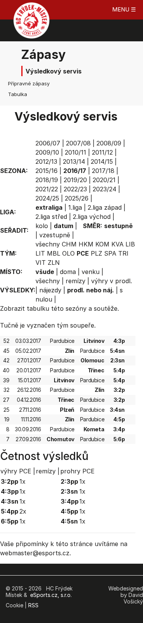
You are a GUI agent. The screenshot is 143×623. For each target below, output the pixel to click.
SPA (110, 253)
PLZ (96, 253)
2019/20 (75, 180)
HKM (86, 244)
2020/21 (104, 180)
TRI (123, 253)
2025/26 (76, 198)
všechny (47, 244)
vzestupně (54, 235)
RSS (33, 605)
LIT (40, 253)
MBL (53, 253)
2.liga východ (92, 216)
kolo (41, 226)
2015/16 (46, 171)
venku (91, 272)
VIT (40, 262)
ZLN (54, 262)
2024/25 (47, 198)
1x (22, 481)
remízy (75, 281)
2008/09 (108, 143)
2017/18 (103, 171)
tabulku (38, 308)
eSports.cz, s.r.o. (51, 595)
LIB (130, 244)
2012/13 (46, 161)
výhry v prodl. (111, 281)
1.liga (75, 207)
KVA (117, 244)
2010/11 (75, 152)
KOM (102, 244)
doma (68, 272)
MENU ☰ (124, 9)
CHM (69, 244)
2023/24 (104, 189)
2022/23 (75, 189)
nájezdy (50, 290)
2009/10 (47, 152)
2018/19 (46, 180)
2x (22, 511)
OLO (68, 253)
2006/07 (47, 143)
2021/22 (46, 189)
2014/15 (102, 161)
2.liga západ (105, 207)
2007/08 (78, 143)
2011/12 (102, 152)
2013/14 (74, 161)
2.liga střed (51, 216)
